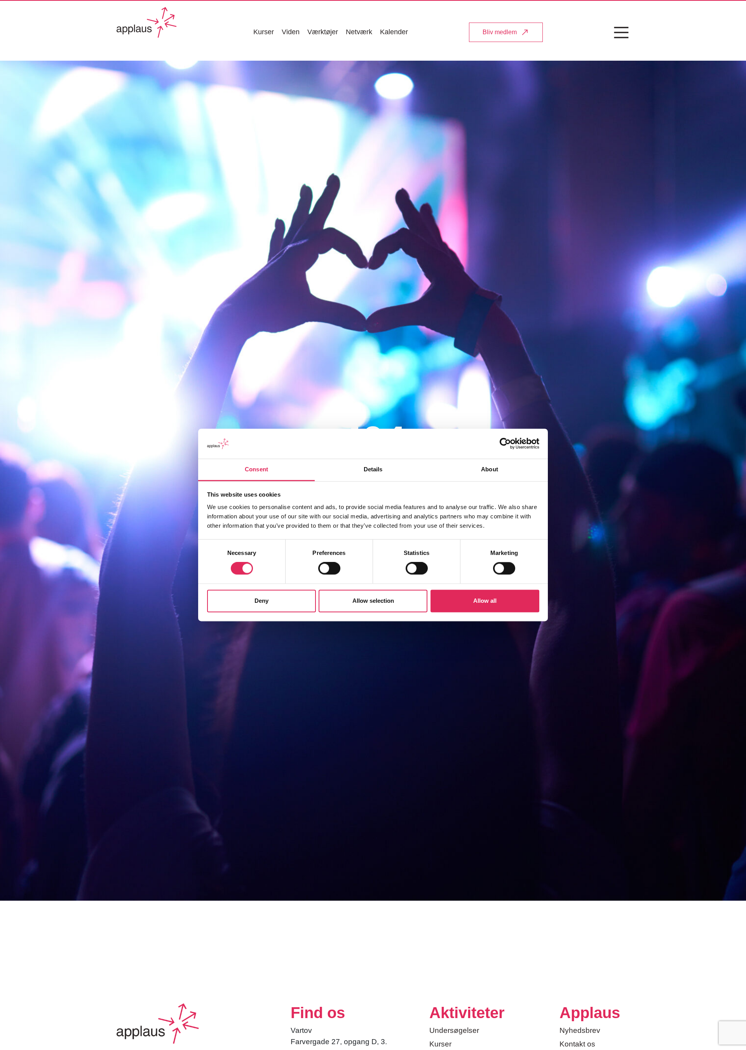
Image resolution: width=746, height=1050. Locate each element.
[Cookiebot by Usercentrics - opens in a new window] (505, 444)
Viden (291, 32)
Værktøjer (322, 32)
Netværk (359, 32)
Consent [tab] (256, 469)
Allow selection (373, 600)
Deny (261, 600)
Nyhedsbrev (580, 1030)
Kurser (263, 32)
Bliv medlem (500, 32)
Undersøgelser (454, 1030)
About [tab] (489, 469)
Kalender (394, 32)
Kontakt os (577, 1044)
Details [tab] (373, 469)
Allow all (485, 600)
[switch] (329, 568)
